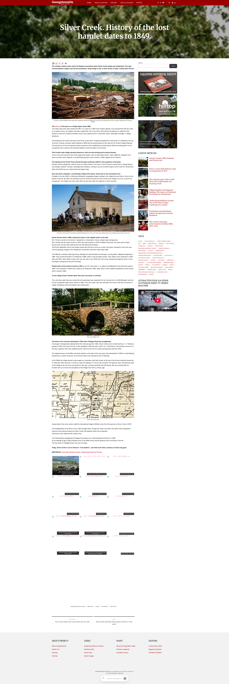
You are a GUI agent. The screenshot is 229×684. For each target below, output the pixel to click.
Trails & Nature (101, 2)
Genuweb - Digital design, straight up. (123, 671)
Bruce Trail (170, 243)
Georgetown (159, 250)
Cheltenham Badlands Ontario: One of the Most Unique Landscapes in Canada (161, 203)
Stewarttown (151, 269)
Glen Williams (158, 255)
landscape (161, 260)
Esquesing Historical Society (77, 606)
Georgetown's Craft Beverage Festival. (150, 253)
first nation (142, 250)
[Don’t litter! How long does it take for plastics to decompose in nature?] (157, 134)
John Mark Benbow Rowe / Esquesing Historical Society (82, 452)
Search (140, 63)
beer (144, 243)
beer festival (152, 243)
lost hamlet (104, 606)
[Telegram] (65, 63)
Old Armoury (156, 264)
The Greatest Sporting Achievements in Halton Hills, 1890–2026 (161, 224)
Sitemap (54, 653)
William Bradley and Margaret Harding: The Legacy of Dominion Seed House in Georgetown (162, 192)
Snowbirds (141, 269)
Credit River (159, 246)
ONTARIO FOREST (155, 653)
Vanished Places (162, 272)
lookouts (141, 262)
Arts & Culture (126, 2)
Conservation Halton (155, 646)
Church (150, 246)
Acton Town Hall (150, 241)
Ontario (165, 264)
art (139, 243)
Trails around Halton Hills (146, 272)
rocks (172, 264)
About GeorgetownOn (59, 646)
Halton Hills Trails (144, 257)
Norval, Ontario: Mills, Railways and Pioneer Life (161, 159)
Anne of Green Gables (164, 241)
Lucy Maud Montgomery (154, 262)
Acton (140, 241)
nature (140, 264)
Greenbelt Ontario (122, 653)
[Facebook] (158, 2)
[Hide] (0, 11)
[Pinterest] (62, 63)
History (114, 2)
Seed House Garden (157, 267)
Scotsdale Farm (143, 267)
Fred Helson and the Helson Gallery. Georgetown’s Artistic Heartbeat (161, 213)
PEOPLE (139, 2)
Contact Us (55, 649)
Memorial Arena (168, 262)
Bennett (161, 243)
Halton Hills (90, 606)
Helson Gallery (143, 260)
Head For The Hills (158, 257)
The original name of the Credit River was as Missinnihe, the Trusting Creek (161, 181)
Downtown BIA (89, 649)
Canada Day (141, 246)
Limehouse (170, 260)
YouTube (55, 656)
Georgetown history (144, 255)
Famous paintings (164, 248)
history (57, 126)
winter (151, 274)
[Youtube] (163, 2)
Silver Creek (113, 606)
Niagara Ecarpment (155, 649)
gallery (150, 250)
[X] (59, 63)
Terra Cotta (162, 269)
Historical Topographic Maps (125, 646)
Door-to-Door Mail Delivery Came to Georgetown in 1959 (162, 170)
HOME (89, 2)
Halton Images (89, 656)
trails (170, 269)
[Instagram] (160, 2)
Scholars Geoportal (122, 649)
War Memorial (142, 274)
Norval (147, 264)
